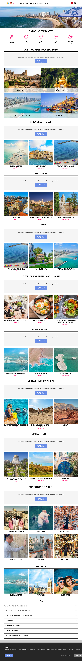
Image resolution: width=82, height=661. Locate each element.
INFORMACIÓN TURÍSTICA (42, 3)
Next (76, 154)
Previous (6, 154)
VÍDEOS (34, 3)
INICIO (20, 3)
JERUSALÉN (41, 173)
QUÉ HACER (25, 3)
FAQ (41, 601)
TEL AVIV (41, 225)
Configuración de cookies (41, 61)
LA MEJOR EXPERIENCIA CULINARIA (41, 276)
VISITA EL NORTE (41, 434)
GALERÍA (30, 3)
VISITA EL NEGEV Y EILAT (41, 381)
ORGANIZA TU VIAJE (41, 122)
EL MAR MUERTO (41, 329)
